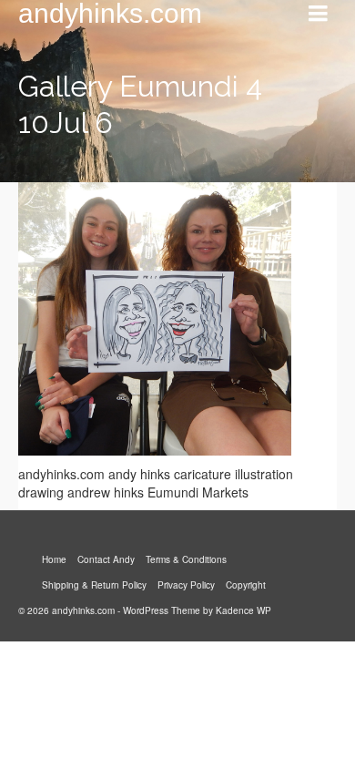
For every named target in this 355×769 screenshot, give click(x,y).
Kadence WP (243, 610)
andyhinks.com (110, 13)
